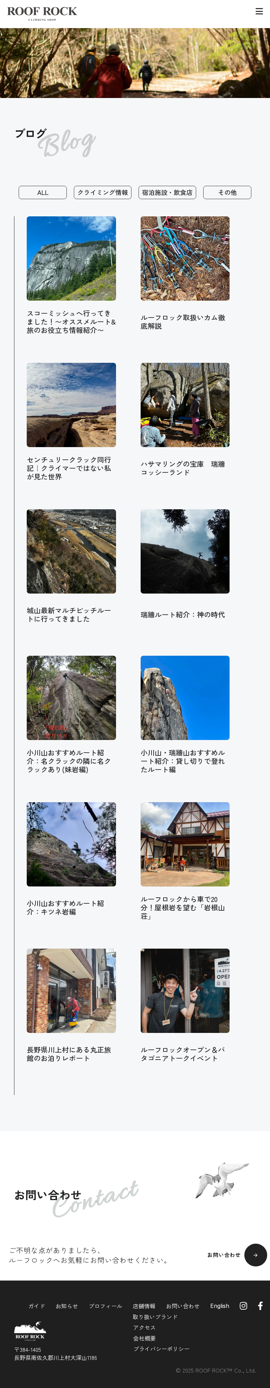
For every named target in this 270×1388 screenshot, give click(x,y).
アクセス (144, 1327)
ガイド (36, 1306)
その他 (227, 192)
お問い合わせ (183, 1306)
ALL (43, 192)
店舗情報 (144, 1306)
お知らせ (67, 1306)
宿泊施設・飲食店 (167, 192)
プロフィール (105, 1306)
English (219, 1305)
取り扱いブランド (155, 1317)
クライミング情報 (102, 192)
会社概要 (144, 1338)
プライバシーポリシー (161, 1349)
